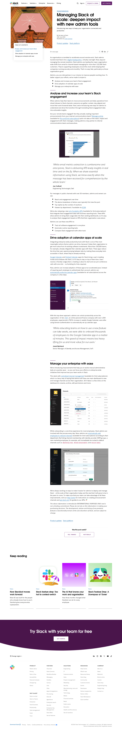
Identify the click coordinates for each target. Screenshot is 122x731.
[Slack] (14, 3)
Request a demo (92, 3)
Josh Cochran (68, 38)
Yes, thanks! (72, 534)
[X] (104, 656)
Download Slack (14, 724)
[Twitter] (100, 51)
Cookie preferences (37, 724)
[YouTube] (108, 656)
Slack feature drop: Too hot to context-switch (47, 593)
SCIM (84, 207)
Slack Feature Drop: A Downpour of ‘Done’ (98, 593)
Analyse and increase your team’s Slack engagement (26, 50)
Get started (107, 3)
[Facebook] (102, 51)
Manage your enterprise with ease (24, 56)
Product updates (62, 43)
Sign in (82, 3)
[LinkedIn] (105, 51)
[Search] (78, 3)
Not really (87, 534)
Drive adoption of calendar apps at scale (26, 53)
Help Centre (71, 498)
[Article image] (22, 575)
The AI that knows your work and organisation (73, 593)
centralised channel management (72, 376)
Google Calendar (56, 257)
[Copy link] (107, 51)
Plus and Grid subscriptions (69, 118)
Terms (29, 724)
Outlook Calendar (71, 257)
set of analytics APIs (76, 211)
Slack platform (75, 43)
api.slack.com (64, 500)
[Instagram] (97, 656)
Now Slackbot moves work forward (20, 593)
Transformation (62, 11)
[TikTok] (111, 656)
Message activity (97, 116)
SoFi (66, 318)
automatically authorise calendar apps (63, 272)
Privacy (24, 724)
